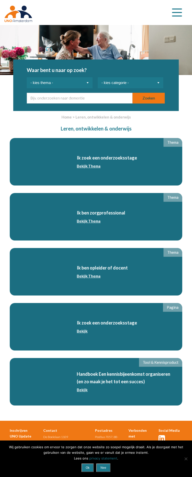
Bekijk (82, 331)
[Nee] (185, 458)
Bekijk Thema (88, 166)
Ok (88, 468)
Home (67, 117)
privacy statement (103, 458)
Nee (103, 468)
